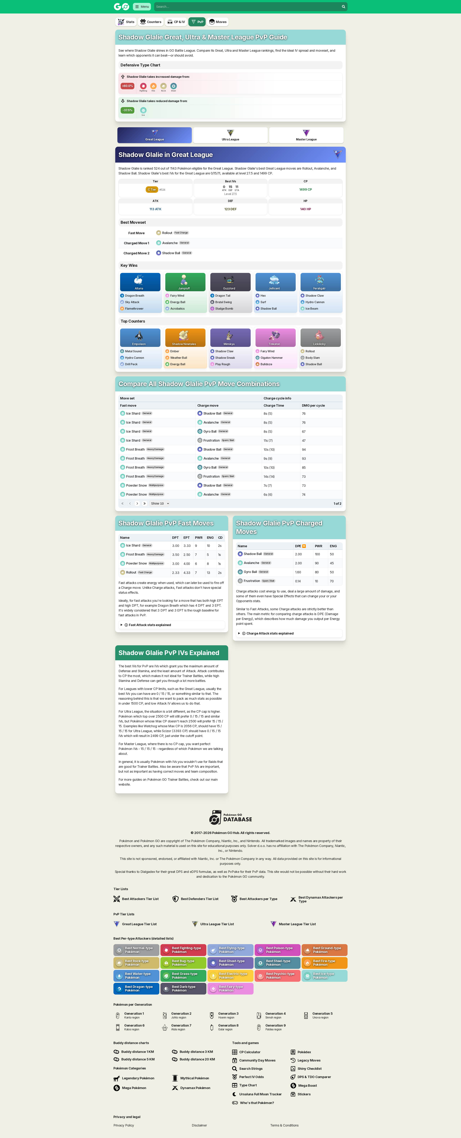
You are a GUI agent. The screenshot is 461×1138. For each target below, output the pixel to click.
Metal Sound (133, 351)
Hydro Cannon (315, 302)
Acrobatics (177, 308)
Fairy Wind (177, 295)
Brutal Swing (223, 302)
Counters (154, 22)
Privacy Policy (123, 1125)
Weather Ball (178, 357)
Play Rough (222, 364)
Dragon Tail (222, 295)
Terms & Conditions (284, 1125)
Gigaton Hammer (272, 357)
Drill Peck (131, 364)
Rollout (310, 351)
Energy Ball (177, 302)
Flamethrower (134, 308)
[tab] (154, 135)
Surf (263, 302)
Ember (174, 351)
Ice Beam (312, 308)
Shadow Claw (315, 295)
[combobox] (247, 6)
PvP (200, 22)
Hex (263, 295)
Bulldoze (266, 364)
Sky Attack (132, 302)
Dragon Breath (134, 295)
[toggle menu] (343, 6)
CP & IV (179, 22)
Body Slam (313, 357)
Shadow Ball (269, 308)
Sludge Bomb (224, 308)
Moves (221, 22)
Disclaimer (199, 1125)
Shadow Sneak (225, 357)
